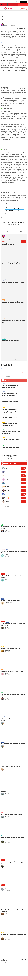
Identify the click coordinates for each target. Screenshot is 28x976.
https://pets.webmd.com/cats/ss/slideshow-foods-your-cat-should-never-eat (15, 208)
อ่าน (4, 5)
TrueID (4, 2)
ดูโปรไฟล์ (4, 241)
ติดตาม (23, 241)
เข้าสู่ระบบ (23, 2)
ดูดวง (15, 5)
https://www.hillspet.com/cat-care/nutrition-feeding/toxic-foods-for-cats (14, 212)
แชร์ (8, 28)
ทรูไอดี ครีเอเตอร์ (23, 5)
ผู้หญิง (10, 5)
